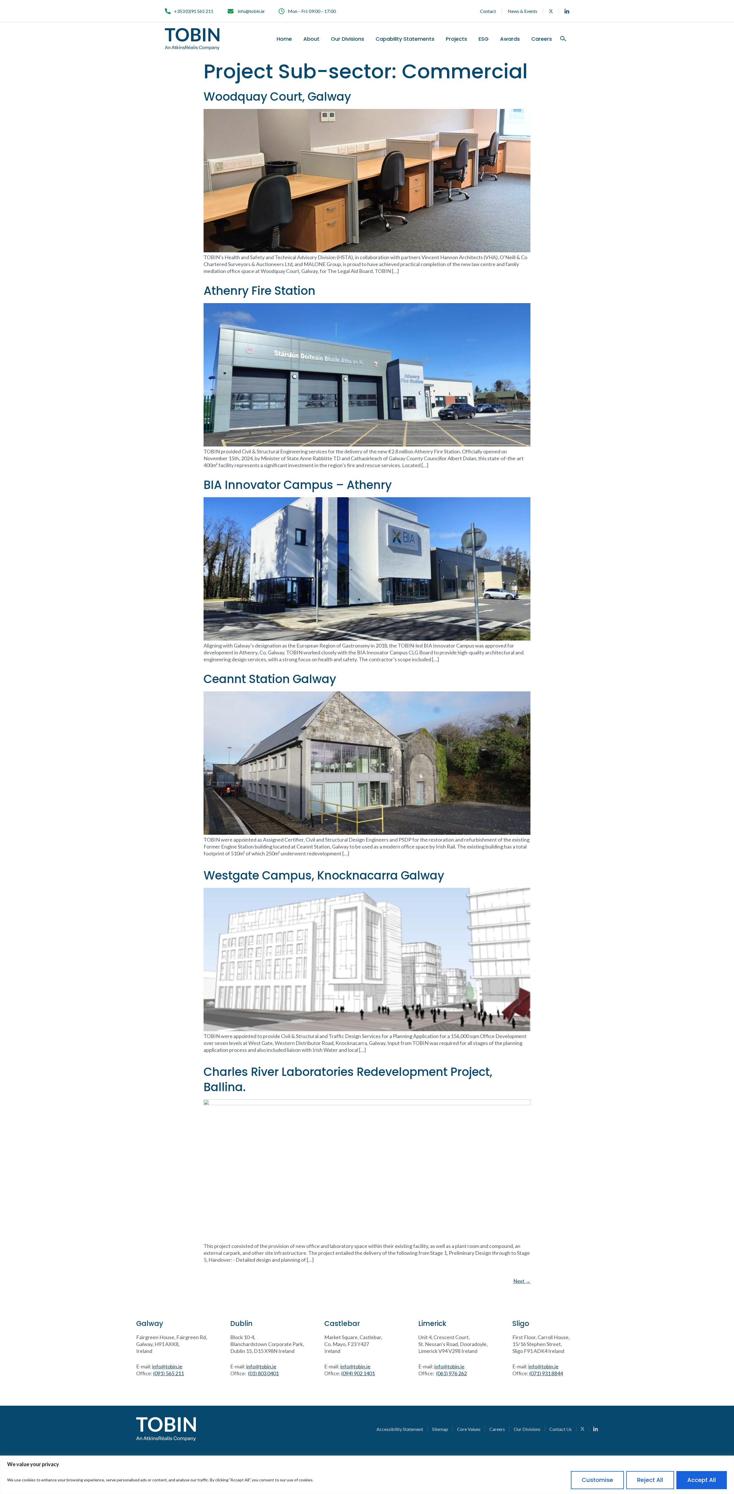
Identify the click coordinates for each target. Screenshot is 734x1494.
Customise (597, 1480)
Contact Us (560, 1429)
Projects (456, 39)
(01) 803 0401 (263, 1373)
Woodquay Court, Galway (277, 97)
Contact (488, 11)
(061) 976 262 (451, 1373)
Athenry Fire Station (259, 291)
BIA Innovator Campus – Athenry (298, 485)
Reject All (650, 1480)
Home (284, 39)
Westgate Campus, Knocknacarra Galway (324, 875)
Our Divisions (347, 39)
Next (521, 1281)
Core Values (469, 1429)
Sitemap (440, 1429)
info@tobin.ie (167, 1366)
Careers (541, 39)
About (311, 39)
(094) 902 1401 (358, 1373)
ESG (484, 39)
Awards (510, 39)
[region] (367, 1475)
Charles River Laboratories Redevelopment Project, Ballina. (348, 1079)
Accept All (701, 1480)
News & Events (522, 11)
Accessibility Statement (399, 1429)
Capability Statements (405, 39)
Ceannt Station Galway (270, 679)
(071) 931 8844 (546, 1373)
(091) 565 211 (168, 1373)
